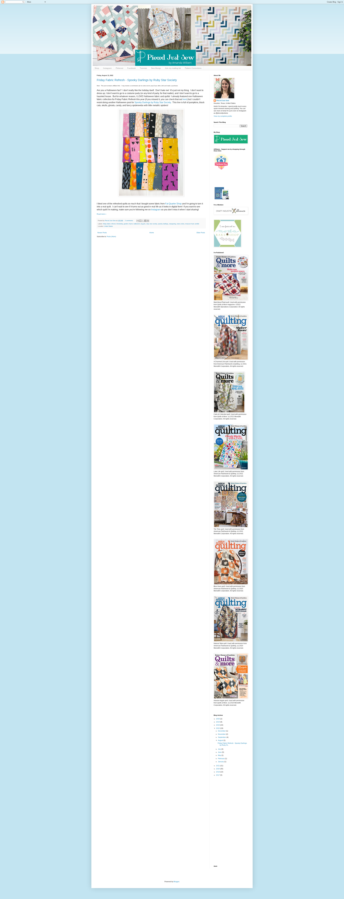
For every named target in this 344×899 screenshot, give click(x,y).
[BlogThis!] (140, 220)
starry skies (180, 224)
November (222, 734)
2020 (218, 769)
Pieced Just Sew (222, 101)
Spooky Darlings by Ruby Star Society (153, 102)
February (221, 759)
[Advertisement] (230, 821)
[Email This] (137, 220)
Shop (97, 68)
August (220, 740)
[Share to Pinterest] (148, 220)
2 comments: (129, 220)
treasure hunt (189, 224)
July (219, 749)
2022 (218, 728)
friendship (120, 224)
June (220, 752)
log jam (143, 224)
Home (151, 233)
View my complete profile (223, 116)
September (222, 737)
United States (108, 226)
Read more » (101, 214)
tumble (197, 224)
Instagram (107, 68)
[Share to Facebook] (145, 220)
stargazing (172, 224)
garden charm (128, 224)
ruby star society (151, 224)
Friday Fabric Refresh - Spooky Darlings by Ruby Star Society (137, 80)
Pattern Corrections (193, 68)
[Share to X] (142, 220)
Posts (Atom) (111, 237)
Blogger (176, 882)
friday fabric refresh (109, 224)
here (185, 99)
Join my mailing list (173, 68)
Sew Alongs (156, 68)
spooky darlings (163, 224)
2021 (218, 766)
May (219, 755)
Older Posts (200, 233)
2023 (218, 725)
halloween (137, 224)
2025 (218, 719)
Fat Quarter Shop (173, 204)
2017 (218, 775)
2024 (218, 722)
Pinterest (119, 68)
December (222, 731)
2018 (218, 772)
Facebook (131, 68)
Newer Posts (102, 233)
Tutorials (143, 68)
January (221, 762)
